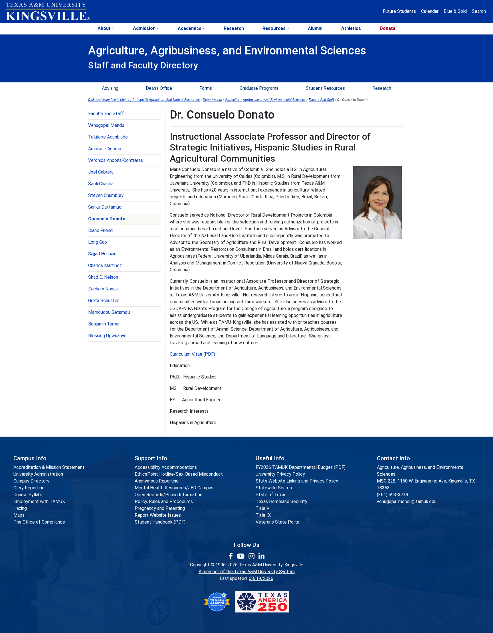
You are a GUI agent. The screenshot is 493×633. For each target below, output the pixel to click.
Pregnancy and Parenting (160, 508)
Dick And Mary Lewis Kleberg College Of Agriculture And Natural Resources (144, 100)
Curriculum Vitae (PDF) (192, 354)
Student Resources (325, 88)
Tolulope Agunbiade (108, 137)
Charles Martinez (105, 265)
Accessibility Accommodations (166, 467)
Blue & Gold (455, 11)
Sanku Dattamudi (105, 207)
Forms (205, 88)
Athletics (351, 28)
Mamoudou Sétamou (109, 312)
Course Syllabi (27, 494)
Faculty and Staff (106, 113)
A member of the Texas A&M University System (247, 571)
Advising (110, 88)
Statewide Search (274, 487)
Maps (19, 515)
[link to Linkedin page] (261, 556)
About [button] (104, 28)
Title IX (263, 515)
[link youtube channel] (241, 556)
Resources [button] (274, 28)
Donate (387, 28)
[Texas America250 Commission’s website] (262, 602)
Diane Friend (100, 230)
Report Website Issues (158, 515)
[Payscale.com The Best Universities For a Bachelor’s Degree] (216, 602)
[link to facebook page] (231, 556)
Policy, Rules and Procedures (164, 501)
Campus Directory (31, 481)
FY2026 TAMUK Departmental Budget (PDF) (300, 467)
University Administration (38, 474)
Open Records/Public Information (168, 494)
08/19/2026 (261, 578)
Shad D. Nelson (103, 277)
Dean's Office (159, 88)
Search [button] (479, 11)
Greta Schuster (103, 300)
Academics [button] (189, 28)
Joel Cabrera (101, 172)
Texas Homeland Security (281, 501)
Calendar (430, 11)
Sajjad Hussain (102, 254)
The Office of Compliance (39, 522)
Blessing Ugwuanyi (106, 335)
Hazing (20, 508)
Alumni (315, 28)
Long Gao (97, 242)
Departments (212, 100)
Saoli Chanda (101, 183)
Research (234, 28)
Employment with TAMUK (39, 501)
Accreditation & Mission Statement (48, 467)
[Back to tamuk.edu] (47, 12)
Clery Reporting (29, 487)
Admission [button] (144, 28)
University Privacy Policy (280, 474)
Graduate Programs (259, 88)
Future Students (399, 11)
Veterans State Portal (278, 522)
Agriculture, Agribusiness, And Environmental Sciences (265, 100)
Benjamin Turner (104, 324)
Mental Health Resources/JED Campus (174, 487)
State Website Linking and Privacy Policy (297, 481)
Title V (262, 508)
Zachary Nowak (103, 289)
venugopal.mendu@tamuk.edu (407, 501)
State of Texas (271, 494)
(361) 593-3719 (392, 494)
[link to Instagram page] (252, 556)
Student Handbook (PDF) (160, 522)
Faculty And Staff (321, 100)
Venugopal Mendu (106, 125)
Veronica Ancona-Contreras (115, 160)
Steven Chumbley (106, 195)
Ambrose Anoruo (104, 148)
